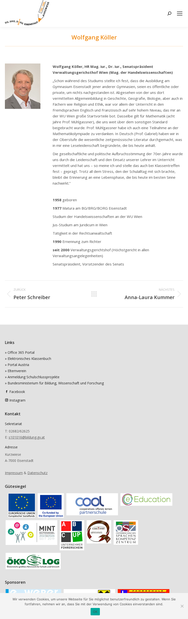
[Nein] (181, 606)
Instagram (17, 400)
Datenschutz (37, 472)
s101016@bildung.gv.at (27, 437)
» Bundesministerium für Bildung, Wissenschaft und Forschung (54, 383)
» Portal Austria (17, 364)
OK (95, 612)
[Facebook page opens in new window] (6, 391)
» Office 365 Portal (20, 352)
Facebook (17, 391)
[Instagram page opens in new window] (6, 400)
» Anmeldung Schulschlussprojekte (32, 377)
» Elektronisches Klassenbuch (28, 358)
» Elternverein (15, 370)
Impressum (14, 472)
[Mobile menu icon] (179, 13)
